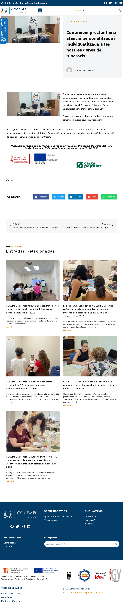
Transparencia (51, 520)
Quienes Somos (51, 516)
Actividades (90, 516)
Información (90, 520)
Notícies (83, 21)
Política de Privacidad (11, 593)
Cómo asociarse (11, 542)
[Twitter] (110, 3)
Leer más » (10, 327)
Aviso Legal (7, 597)
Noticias (89, 523)
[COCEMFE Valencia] (13, 10)
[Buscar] (116, 544)
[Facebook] (105, 3)
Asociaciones (66, 516)
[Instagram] (115, 3)
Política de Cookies (10, 601)
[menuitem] (80, 10)
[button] (40, 10)
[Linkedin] (120, 3)
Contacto (8, 546)
